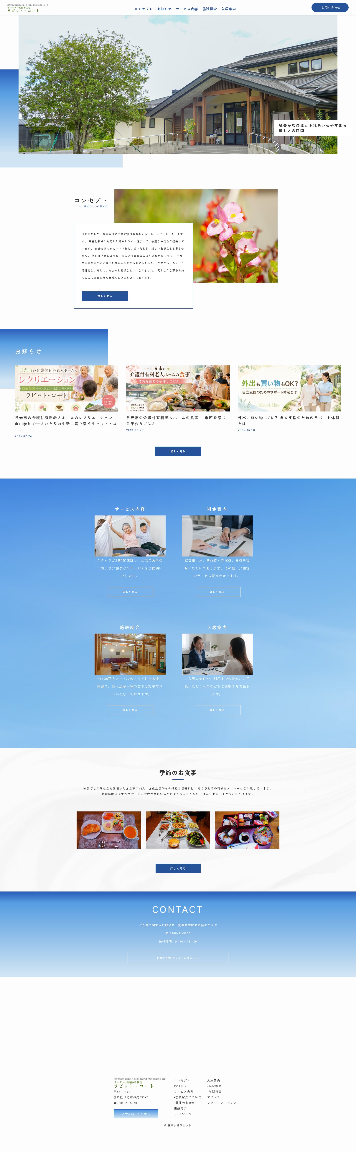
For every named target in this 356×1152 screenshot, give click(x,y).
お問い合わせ (331, 7)
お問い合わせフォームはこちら (178, 958)
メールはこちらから (136, 1113)
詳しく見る (105, 296)
